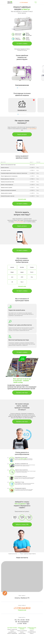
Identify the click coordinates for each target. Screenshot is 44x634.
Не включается (22, 110)
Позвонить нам (22, 610)
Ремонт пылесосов (12, 629)
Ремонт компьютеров (22, 632)
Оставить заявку (22, 43)
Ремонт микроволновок (12, 631)
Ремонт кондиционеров (32, 631)
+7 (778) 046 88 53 (24, 2)
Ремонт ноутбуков (22, 630)
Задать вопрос (22, 134)
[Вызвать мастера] (22, 104)
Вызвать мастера (22, 392)
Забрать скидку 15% (22, 524)
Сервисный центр (12, 553)
